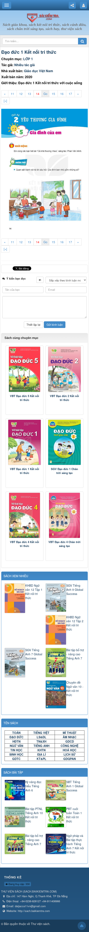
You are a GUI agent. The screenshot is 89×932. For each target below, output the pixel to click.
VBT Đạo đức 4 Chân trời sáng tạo (64, 544)
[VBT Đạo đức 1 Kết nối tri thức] (24, 442)
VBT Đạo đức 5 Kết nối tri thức (24, 398)
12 (21, 94)
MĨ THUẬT (70, 733)
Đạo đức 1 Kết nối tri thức (28, 52)
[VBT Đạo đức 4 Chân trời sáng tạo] (64, 515)
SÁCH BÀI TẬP (13, 772)
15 (53, 94)
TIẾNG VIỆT (41, 733)
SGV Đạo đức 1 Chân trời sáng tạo (64, 471)
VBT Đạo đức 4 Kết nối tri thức (24, 544)
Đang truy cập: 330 (19, 884)
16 (62, 94)
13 (29, 94)
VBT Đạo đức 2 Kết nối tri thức (64, 398)
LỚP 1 (28, 58)
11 (12, 94)
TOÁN (16, 733)
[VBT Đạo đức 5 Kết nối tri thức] (24, 369)
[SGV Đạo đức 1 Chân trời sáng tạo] (64, 442)
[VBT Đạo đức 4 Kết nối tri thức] (24, 515)
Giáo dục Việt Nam (38, 70)
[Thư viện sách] (44, 17)
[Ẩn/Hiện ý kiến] (39, 280)
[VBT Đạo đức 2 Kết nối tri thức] (64, 369)
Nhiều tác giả (24, 64)
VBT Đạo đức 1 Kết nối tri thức (24, 471)
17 (70, 94)
